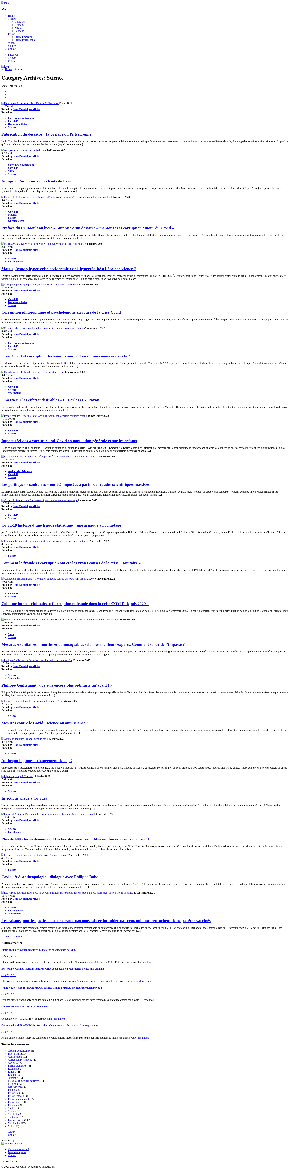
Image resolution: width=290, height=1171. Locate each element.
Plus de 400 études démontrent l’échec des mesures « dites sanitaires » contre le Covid (75, 839)
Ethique (12, 1074)
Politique (19, 30)
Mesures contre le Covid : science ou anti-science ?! (45, 723)
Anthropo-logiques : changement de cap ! (36, 760)
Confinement (15, 1056)
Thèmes (12, 18)
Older (6, 936)
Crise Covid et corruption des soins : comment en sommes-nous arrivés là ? (65, 356)
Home (11, 15)
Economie (20, 24)
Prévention (13, 1105)
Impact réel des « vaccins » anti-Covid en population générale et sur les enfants (69, 440)
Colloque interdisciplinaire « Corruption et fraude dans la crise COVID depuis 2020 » (75, 603)
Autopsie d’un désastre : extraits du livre (36, 181)
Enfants (12, 1071)
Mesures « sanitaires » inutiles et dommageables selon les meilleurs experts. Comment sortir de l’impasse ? (93, 644)
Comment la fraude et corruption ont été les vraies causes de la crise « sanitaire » (71, 563)
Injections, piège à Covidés (24, 798)
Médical (19, 27)
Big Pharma (14, 1053)
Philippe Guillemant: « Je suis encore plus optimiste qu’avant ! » (56, 685)
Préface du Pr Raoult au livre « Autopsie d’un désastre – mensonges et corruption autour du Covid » (87, 228)
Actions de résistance (20, 471)
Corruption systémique (21, 118)
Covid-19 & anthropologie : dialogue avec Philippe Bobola (51, 877)
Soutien (12, 45)
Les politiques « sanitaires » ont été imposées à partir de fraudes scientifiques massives (75, 484)
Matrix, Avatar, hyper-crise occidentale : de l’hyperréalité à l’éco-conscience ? (68, 268)
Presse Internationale (26, 39)
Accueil (12, 1131)
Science (12, 127)
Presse (11, 33)
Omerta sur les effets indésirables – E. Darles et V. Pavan (50, 400)
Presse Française (23, 36)
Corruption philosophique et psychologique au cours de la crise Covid (61, 312)
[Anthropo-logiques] (5, 2)
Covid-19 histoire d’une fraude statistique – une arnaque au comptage (61, 525)
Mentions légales (17, 1152)
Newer (20, 936)
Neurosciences (15, 1086)
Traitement (13, 1117)
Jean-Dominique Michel (26, 109)
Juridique (13, 1077)
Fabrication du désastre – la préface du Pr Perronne (46, 134)
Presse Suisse (15, 1102)
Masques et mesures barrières (23, 1080)
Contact (12, 48)
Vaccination (14, 392)
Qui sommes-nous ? (18, 1149)
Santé (11, 170)
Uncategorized (16, 220)
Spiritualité (14, 678)
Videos (11, 42)
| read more (148, 962)
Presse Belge (15, 1092)
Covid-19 (20, 21)
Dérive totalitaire (17, 124)
